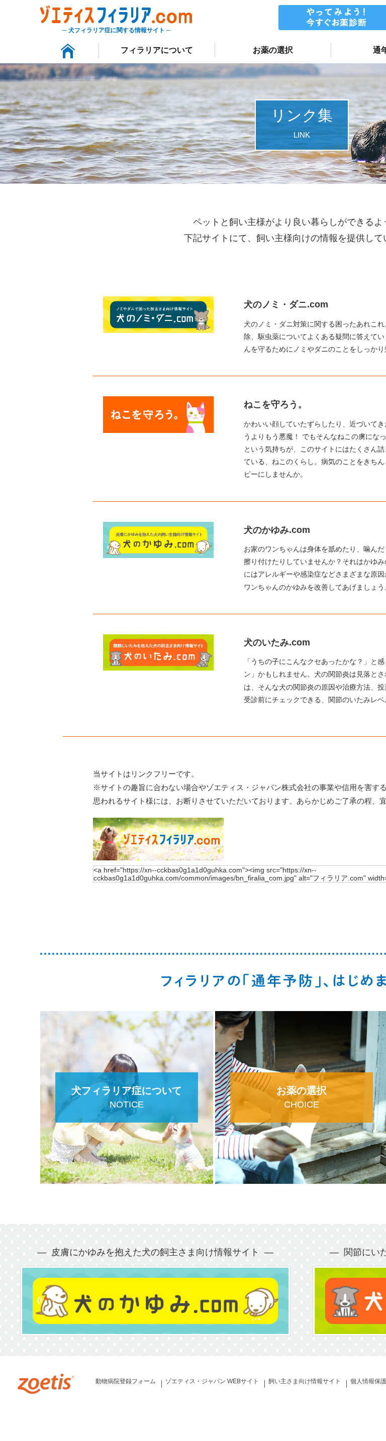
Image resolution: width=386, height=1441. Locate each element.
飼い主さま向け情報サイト (304, 1381)
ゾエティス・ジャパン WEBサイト (212, 1381)
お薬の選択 (273, 50)
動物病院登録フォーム (125, 1381)
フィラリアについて (157, 50)
